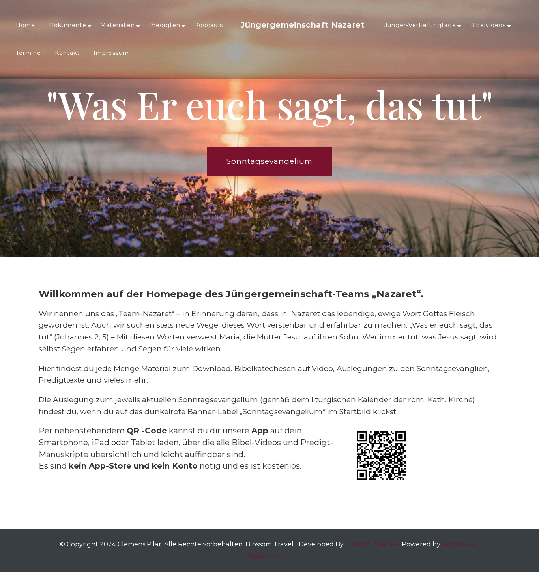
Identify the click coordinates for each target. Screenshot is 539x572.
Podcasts (208, 25)
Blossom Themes (372, 544)
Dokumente (67, 25)
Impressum (111, 52)
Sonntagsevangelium (269, 161)
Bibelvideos (488, 25)
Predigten (164, 25)
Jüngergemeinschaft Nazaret (303, 25)
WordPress (459, 544)
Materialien (117, 25)
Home (25, 25)
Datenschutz (269, 556)
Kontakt (67, 52)
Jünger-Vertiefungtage (420, 25)
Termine (28, 52)
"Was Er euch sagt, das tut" (269, 104)
